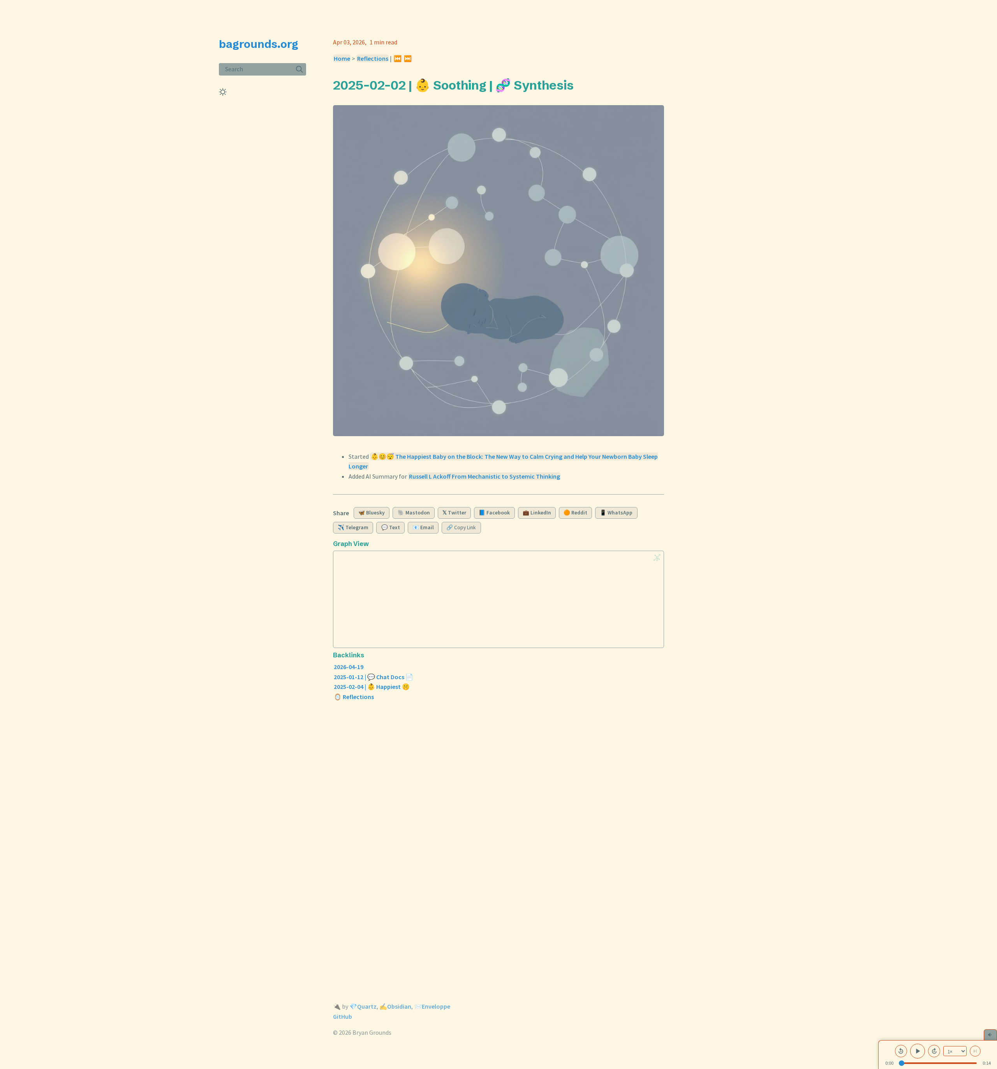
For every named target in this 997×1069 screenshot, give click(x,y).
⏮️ (398, 58)
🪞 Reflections (354, 697)
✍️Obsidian (395, 1006)
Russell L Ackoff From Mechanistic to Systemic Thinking (484, 476)
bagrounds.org (258, 44)
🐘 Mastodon (414, 512)
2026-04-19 (348, 667)
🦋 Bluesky (371, 512)
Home (342, 58)
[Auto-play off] (975, 1051)
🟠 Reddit (575, 512)
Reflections (372, 58)
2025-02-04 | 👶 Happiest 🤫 (372, 686)
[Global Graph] (657, 557)
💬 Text (390, 527)
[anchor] (581, 85)
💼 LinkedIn (537, 512)
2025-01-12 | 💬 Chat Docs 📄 (373, 677)
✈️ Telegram (353, 527)
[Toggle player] (990, 1034)
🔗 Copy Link (461, 527)
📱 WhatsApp (616, 512)
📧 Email (423, 527)
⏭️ (408, 58)
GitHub (342, 1016)
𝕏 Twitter (454, 512)
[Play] (917, 1051)
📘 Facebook (494, 512)
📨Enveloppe (432, 1006)
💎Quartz (363, 1006)
